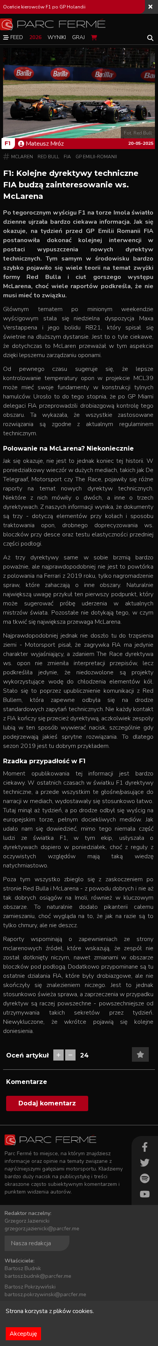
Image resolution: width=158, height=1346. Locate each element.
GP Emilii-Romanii (96, 157)
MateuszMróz (45, 143)
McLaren (22, 157)
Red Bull (48, 157)
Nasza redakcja (31, 1243)
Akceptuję (23, 1334)
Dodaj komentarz (47, 1103)
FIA (67, 157)
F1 (7, 143)
